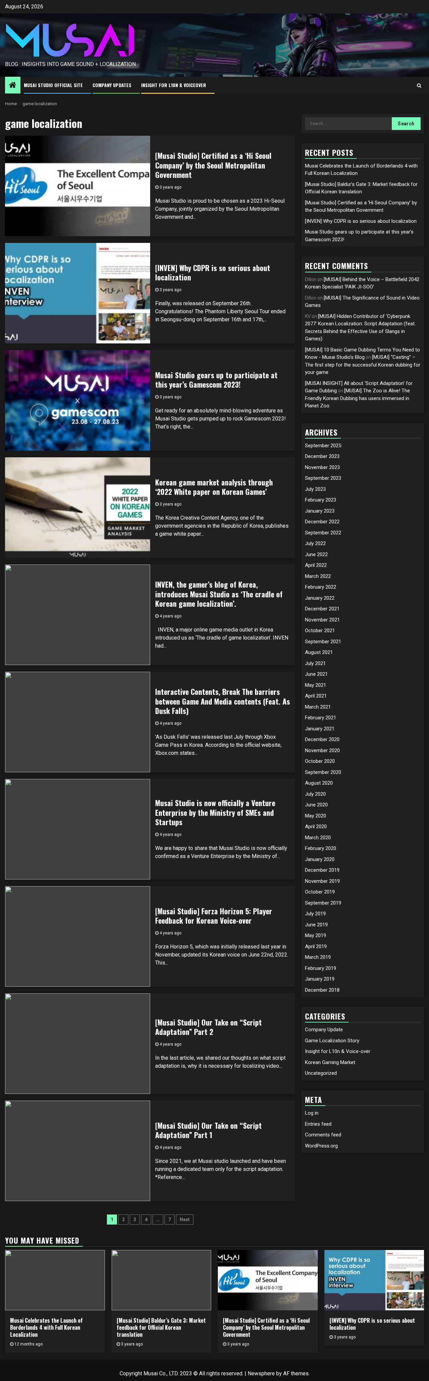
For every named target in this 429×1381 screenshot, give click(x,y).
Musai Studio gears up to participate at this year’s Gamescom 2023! (216, 380)
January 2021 (319, 729)
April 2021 (316, 696)
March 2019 (318, 958)
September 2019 (323, 903)
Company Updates (112, 84)
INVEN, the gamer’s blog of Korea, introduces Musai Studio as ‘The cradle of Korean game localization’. (219, 594)
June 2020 (316, 805)
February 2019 (320, 968)
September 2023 (323, 478)
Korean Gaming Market (330, 1062)
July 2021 (315, 663)
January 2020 (319, 859)
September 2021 (323, 642)
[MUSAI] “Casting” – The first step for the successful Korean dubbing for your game (362, 364)
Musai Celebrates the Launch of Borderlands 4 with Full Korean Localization (46, 1327)
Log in (311, 1113)
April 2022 (316, 566)
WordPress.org (321, 1146)
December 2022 (322, 522)
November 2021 (322, 620)
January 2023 (319, 511)
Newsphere (261, 1373)
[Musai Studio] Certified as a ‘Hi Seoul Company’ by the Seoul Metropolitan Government (213, 165)
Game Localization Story (332, 1041)
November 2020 (322, 750)
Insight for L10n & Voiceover (173, 84)
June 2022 (316, 554)
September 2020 (323, 772)
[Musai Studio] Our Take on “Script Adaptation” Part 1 (208, 1130)
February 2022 (320, 587)
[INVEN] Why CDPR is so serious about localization (212, 272)
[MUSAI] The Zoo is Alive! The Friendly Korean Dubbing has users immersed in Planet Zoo (357, 398)
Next (185, 1219)
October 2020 (320, 762)
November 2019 (322, 881)
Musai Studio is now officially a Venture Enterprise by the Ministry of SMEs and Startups (215, 812)
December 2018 (322, 990)
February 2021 (320, 718)
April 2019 (316, 946)
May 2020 (315, 816)
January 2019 (319, 979)
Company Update (324, 1030)
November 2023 (322, 467)
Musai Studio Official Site (53, 84)
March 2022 (318, 576)
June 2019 (316, 925)
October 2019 (320, 892)
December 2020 (322, 740)
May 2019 (315, 936)
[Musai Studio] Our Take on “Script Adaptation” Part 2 (208, 1027)
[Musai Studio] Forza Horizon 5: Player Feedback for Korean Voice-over (213, 916)
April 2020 (316, 827)
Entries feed (318, 1124)
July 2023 (315, 489)
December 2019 (322, 870)
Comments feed (323, 1135)
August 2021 (319, 653)
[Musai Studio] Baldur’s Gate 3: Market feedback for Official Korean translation (161, 1327)
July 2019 (315, 914)
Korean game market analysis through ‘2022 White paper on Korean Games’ (214, 487)
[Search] (419, 85)
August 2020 (319, 783)
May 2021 (315, 685)
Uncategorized (321, 1073)
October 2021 (320, 631)
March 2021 (318, 707)
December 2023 (322, 457)
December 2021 (322, 609)
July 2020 (315, 794)
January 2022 (319, 598)
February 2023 (320, 500)
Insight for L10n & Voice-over (337, 1052)
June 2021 (316, 674)
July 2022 (315, 544)
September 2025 (323, 446)
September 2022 (323, 533)
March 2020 (318, 838)
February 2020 (320, 849)
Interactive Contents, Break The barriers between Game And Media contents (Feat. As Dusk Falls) (222, 701)
